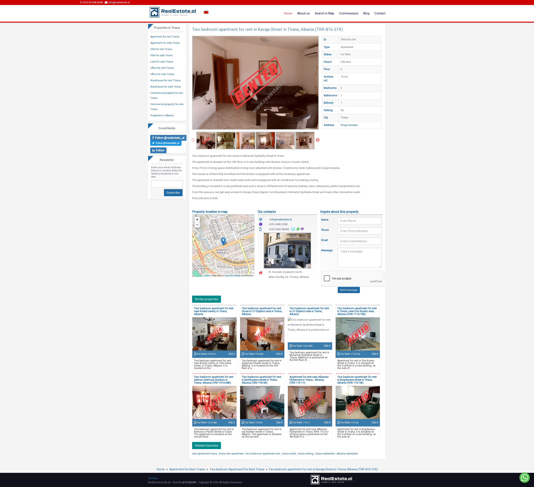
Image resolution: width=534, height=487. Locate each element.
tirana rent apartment (231, 453)
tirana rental (289, 453)
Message (326, 250)
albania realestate (347, 453)
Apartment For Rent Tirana (187, 469)
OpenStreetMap (232, 275)
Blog (366, 13)
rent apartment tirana (205, 453)
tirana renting (306, 453)
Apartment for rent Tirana (164, 36)
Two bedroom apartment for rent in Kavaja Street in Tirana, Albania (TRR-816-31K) (323, 469)
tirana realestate (325, 453)
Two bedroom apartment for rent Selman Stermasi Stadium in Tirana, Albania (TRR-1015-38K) (213, 379)
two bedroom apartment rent (263, 453)
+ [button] (197, 219)
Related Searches (206, 445)
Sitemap (152, 478)
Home (288, 13)
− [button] (197, 225)
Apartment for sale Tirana (165, 42)
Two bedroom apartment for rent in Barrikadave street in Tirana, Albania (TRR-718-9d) (261, 379)
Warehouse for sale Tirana (165, 86)
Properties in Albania (162, 115)
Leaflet (206, 275)
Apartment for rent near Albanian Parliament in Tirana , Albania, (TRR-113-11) (309, 379)
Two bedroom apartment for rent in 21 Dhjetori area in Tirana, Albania (309, 311)
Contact (379, 13)
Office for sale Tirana (162, 74)
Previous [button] (193, 140)
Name (324, 219)
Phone (325, 229)
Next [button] (318, 140)
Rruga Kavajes (349, 125)
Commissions (348, 13)
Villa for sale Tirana (161, 55)
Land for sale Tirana (161, 61)
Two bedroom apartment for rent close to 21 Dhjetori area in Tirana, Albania (262, 311)
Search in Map (324, 13)
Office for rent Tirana (162, 68)
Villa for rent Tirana (161, 49)
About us (303, 13)
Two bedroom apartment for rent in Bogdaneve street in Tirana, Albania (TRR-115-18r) (357, 379)
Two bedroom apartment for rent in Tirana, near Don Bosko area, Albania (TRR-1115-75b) (357, 311)
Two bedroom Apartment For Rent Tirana (237, 469)
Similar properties (206, 299)
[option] (206, 140)
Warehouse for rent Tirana (165, 80)
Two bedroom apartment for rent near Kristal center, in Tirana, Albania (213, 311)
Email (324, 240)
